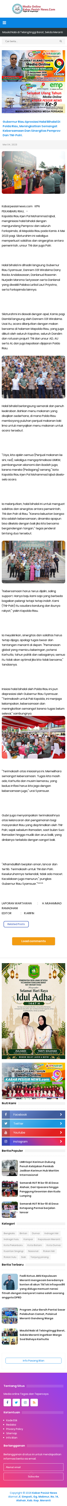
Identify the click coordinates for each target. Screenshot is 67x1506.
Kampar (28, 1239)
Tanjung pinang (40, 1257)
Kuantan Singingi (13, 1251)
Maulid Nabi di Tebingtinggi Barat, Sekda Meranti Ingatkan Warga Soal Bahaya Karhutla (42, 1335)
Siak (23, 1257)
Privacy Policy (14, 1429)
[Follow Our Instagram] (25, 1402)
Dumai (36, 1233)
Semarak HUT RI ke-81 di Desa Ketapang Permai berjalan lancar (39, 1208)
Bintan (23, 1233)
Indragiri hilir (51, 1233)
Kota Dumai (54, 1245)
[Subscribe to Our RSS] (34, 1402)
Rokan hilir (49, 1251)
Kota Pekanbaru (13, 1245)
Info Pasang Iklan (33, 1360)
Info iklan (11, 1437)
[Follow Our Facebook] (7, 1402)
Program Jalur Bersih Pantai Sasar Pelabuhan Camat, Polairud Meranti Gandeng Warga (42, 1314)
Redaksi (11, 1424)
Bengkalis (9, 1233)
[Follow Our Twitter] (16, 1402)
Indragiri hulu (11, 1239)
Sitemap (11, 1433)
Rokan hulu (10, 1257)
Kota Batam (35, 1245)
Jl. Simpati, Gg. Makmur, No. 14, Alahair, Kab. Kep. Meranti (37, 1498)
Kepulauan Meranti (49, 1239)
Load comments (33, 941)
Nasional (33, 1251)
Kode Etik (11, 1420)
